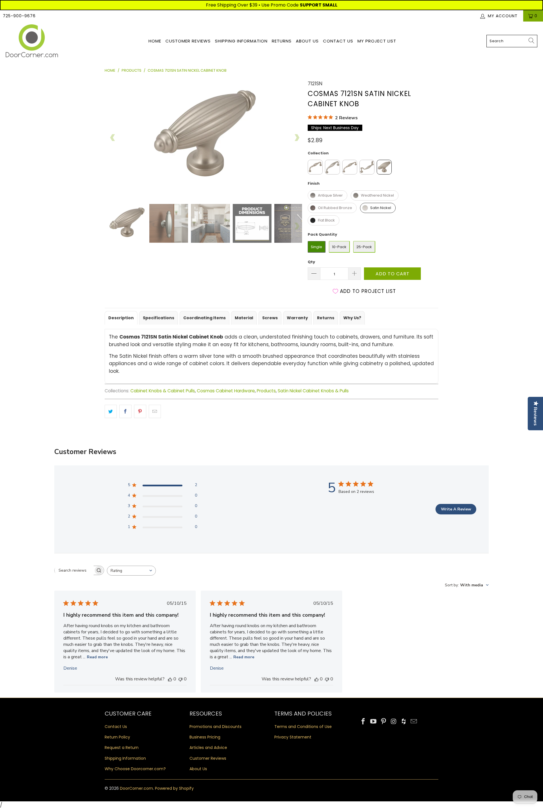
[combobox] (511, 41)
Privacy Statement (292, 737)
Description (121, 318)
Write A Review (456, 509)
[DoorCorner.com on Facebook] (363, 721)
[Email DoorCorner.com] (414, 721)
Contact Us (338, 41)
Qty (311, 262)
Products (266, 391)
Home (154, 41)
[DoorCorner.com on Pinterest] (383, 721)
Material (244, 318)
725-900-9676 (19, 16)
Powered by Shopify (174, 788)
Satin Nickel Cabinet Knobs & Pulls (313, 391)
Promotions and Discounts (215, 726)
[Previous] (112, 137)
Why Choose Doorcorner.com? (135, 769)
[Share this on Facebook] (125, 411)
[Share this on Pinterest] (140, 411)
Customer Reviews (188, 41)
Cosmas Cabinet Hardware (226, 391)
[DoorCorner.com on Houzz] (404, 721)
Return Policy (117, 737)
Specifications (158, 318)
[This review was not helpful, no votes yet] (180, 679)
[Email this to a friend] (155, 411)
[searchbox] (74, 570)
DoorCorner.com (136, 788)
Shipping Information (241, 41)
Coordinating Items (204, 318)
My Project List (376, 41)
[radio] (315, 167)
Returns (282, 41)
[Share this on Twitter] (111, 411)
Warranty (297, 318)
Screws (270, 318)
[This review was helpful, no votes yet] (170, 679)
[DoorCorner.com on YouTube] (373, 721)
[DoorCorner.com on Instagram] (393, 721)
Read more (97, 657)
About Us (307, 41)
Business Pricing (204, 737)
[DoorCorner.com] (32, 41)
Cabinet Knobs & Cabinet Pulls (162, 391)
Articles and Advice (208, 747)
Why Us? (352, 318)
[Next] (296, 137)
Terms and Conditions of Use (303, 726)
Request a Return (122, 747)
